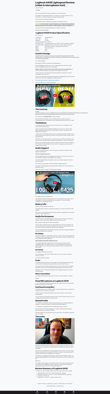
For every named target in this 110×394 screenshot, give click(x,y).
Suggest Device (61, 383)
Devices (44, 383)
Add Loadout (69, 383)
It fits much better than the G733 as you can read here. (47, 80)
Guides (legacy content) (52, 383)
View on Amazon (39, 35)
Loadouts (39, 383)
